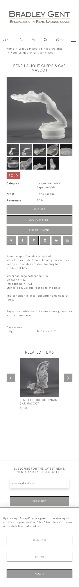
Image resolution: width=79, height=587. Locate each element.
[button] (33, 39)
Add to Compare (39, 230)
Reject (39, 557)
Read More (39, 540)
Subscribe (39, 501)
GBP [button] (6, 39)
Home (10, 48)
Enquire (39, 209)
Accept (39, 573)
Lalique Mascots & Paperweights (40, 48)
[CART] (22, 39)
